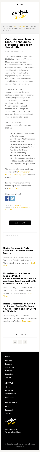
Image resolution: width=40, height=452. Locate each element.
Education (17, 205)
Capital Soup (20, 14)
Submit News (20, 223)
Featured (8, 361)
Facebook (9, 410)
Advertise (9, 390)
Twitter (8, 413)
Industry (8, 371)
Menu (22, 4)
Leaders (8, 364)
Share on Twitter (12, 198)
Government (10, 367)
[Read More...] (27, 321)
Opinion (8, 378)
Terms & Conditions (13, 432)
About (7, 387)
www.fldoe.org (14, 188)
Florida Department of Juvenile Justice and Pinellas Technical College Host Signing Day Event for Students (19, 307)
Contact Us (9, 397)
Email (7, 407)
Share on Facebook (7, 198)
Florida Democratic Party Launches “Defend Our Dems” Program (18, 250)
